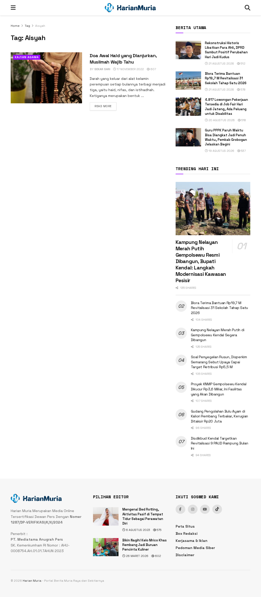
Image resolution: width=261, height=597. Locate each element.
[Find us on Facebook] (180, 509)
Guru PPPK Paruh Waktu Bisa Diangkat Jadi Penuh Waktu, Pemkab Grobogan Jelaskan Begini (226, 137)
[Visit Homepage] (130, 7)
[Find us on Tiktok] (217, 509)
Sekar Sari (102, 69)
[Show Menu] (13, 7)
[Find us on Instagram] (193, 509)
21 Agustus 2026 (221, 63)
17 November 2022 (130, 69)
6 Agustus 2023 (137, 530)
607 (153, 69)
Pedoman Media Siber (195, 547)
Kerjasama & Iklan (191, 540)
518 (243, 120)
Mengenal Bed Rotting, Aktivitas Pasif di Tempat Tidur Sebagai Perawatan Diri (142, 516)
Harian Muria (32, 581)
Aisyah (40, 26)
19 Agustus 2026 (221, 151)
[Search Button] (247, 7)
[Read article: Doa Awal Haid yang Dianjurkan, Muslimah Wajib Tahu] (46, 77)
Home (15, 26)
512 (242, 63)
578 (242, 89)
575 (158, 530)
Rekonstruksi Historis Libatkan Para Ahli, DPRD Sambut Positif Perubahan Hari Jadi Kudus (226, 50)
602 (157, 556)
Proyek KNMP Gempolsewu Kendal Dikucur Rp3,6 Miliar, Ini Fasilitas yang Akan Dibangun (218, 389)
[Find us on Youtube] (205, 509)
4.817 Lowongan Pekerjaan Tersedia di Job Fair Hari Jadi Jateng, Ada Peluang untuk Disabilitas (226, 106)
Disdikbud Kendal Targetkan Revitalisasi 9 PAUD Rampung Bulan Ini (219, 443)
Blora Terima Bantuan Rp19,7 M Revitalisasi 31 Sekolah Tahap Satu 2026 (225, 78)
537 (243, 151)
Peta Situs (185, 526)
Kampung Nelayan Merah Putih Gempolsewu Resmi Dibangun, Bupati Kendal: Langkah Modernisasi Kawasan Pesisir (201, 261)
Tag (27, 26)
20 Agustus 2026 (221, 120)
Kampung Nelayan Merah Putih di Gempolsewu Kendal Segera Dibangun (217, 335)
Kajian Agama (27, 57)
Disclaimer (185, 555)
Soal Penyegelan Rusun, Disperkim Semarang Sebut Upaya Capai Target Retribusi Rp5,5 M (219, 362)
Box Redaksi (187, 533)
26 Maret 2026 (136, 556)
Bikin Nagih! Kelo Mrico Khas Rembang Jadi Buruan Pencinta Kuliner (144, 545)
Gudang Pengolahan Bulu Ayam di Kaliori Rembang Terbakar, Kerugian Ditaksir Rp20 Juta (219, 416)
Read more (105, 106)
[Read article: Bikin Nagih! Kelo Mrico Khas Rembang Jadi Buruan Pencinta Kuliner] (106, 547)
